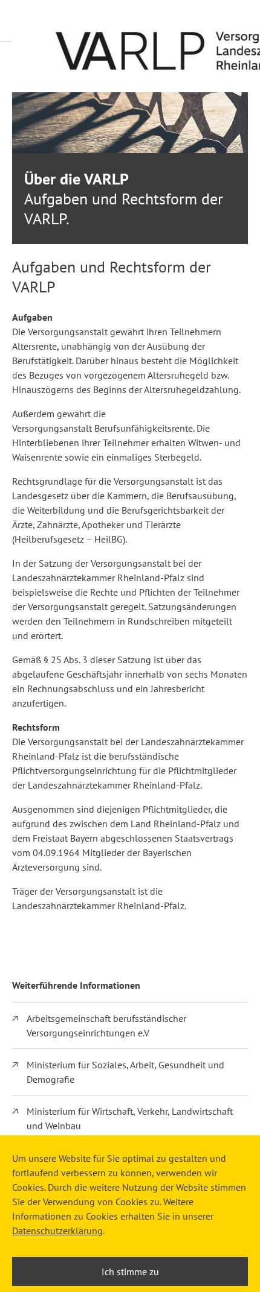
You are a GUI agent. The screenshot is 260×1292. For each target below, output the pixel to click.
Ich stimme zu (130, 1271)
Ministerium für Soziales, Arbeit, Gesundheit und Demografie (125, 1072)
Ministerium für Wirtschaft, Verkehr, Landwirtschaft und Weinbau (130, 1118)
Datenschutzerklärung (57, 1230)
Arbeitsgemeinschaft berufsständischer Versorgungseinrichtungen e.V (106, 1025)
